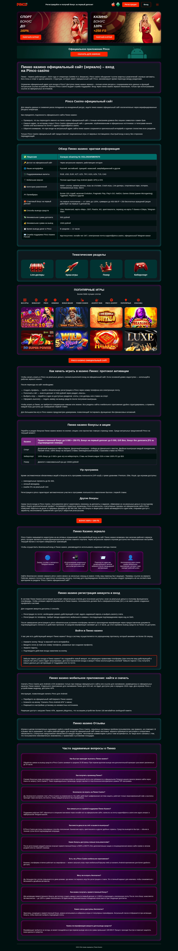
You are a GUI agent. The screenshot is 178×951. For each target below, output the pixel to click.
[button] (174, 942)
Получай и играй (31, 37)
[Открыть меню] (157, 4)
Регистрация (130, 4)
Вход (146, 4)
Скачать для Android (89, 54)
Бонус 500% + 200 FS (89, 521)
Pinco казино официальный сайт (89, 360)
